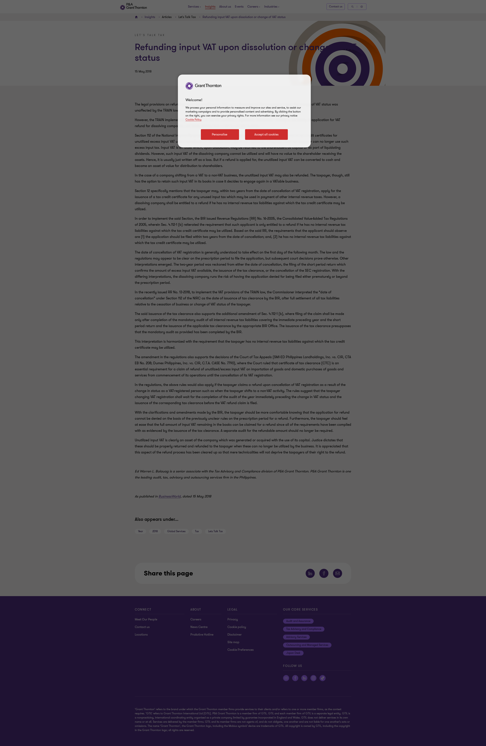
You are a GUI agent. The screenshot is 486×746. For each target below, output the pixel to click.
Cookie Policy (193, 119)
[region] (244, 111)
